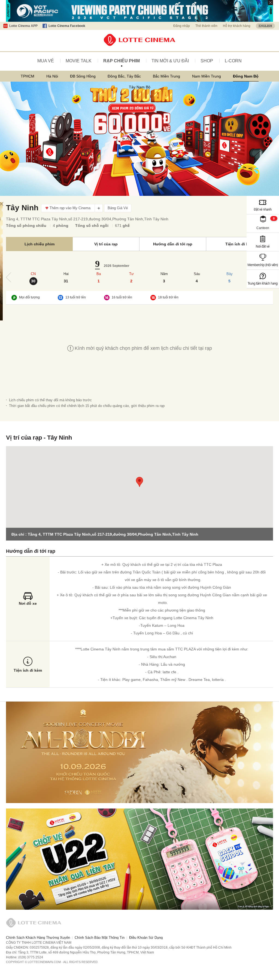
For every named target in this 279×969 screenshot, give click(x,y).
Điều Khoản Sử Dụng (146, 938)
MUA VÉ (45, 61)
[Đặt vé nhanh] (263, 205)
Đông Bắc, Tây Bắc (124, 76)
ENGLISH (265, 26)
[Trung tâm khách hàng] (263, 279)
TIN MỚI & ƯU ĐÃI (170, 61)
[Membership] (263, 260)
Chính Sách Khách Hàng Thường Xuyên (38, 938)
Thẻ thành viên (206, 26)
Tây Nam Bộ (139, 87)
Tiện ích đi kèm (239, 244)
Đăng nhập (181, 26)
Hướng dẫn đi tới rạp (172, 244)
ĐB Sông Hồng (83, 76)
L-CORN (233, 61)
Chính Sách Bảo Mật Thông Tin (100, 938)
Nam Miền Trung (206, 76)
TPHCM (27, 76)
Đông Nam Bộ (246, 76)
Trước (8, 277)
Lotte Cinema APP (23, 26)
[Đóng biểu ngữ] (270, 2)
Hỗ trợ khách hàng (236, 26)
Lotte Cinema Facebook (66, 26)
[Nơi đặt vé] (263, 242)
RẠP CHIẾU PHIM (121, 61)
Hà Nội (52, 76)
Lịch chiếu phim (39, 244)
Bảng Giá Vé (118, 208)
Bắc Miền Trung (166, 76)
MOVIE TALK (79, 61)
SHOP (207, 61)
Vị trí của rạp (106, 244)
